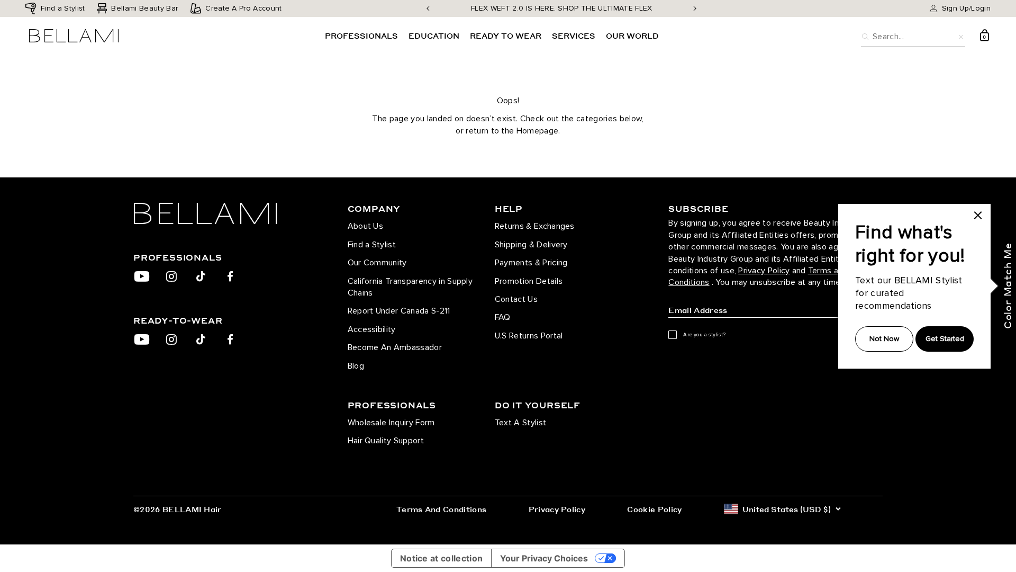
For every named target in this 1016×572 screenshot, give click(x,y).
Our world (632, 35)
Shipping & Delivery (531, 244)
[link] (978, 215)
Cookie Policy (654, 509)
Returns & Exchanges (535, 226)
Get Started (945, 338)
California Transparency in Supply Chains (410, 287)
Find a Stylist (372, 244)
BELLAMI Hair (192, 509)
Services (573, 35)
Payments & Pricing (531, 262)
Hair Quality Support (386, 440)
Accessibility (372, 329)
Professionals (361, 35)
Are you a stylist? (704, 335)
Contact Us (516, 299)
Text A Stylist (520, 422)
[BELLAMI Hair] (224, 213)
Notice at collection (441, 558)
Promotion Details (529, 281)
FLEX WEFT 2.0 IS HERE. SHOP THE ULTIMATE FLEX (561, 8)
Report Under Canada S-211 (399, 311)
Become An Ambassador (395, 347)
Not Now (884, 338)
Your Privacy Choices (544, 558)
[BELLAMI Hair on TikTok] (200, 276)
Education (434, 35)
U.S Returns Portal (529, 335)
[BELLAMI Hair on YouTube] (142, 276)
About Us (366, 226)
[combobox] (913, 35)
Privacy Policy (764, 270)
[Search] (865, 35)
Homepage (537, 131)
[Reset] (961, 35)
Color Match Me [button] (1007, 286)
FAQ (503, 317)
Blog (356, 366)
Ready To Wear (505, 35)
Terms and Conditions (441, 509)
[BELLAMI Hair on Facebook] (230, 276)
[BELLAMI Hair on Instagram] (171, 276)
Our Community (377, 262)
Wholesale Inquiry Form (391, 422)
